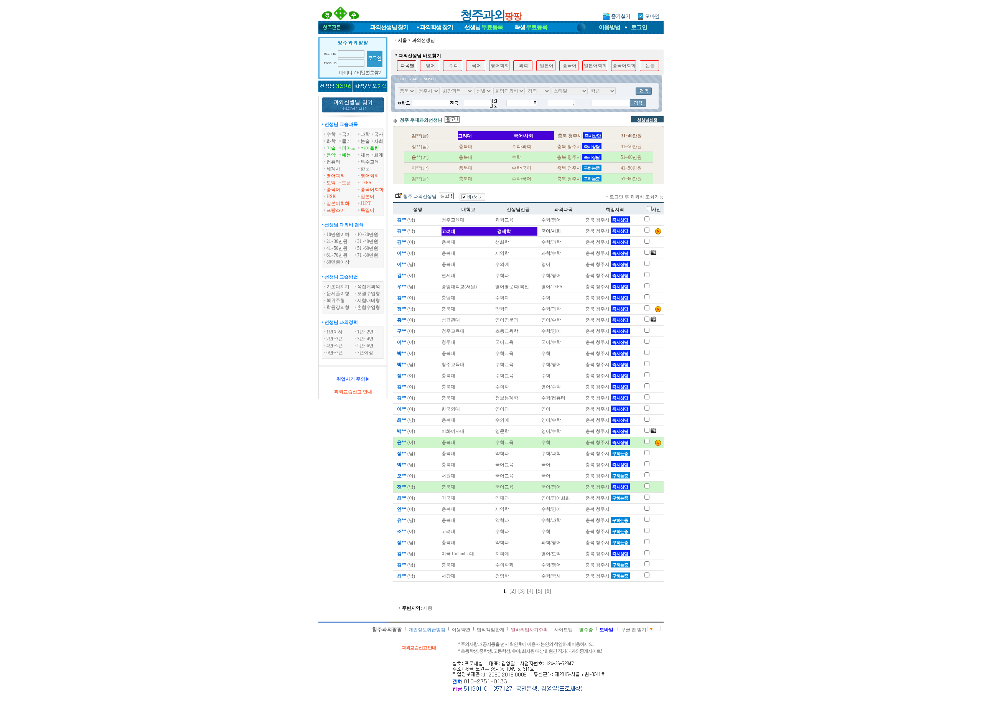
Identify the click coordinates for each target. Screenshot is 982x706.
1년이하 (334, 332)
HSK (331, 196)
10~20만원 (367, 234)
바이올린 (370, 148)
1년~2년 (365, 332)
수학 (331, 134)
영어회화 (370, 175)
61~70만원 (337, 255)
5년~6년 (365, 345)
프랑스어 (335, 210)
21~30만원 (337, 241)
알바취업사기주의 (529, 629)
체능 (365, 155)
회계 (378, 155)
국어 (346, 134)
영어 (430, 65)
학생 (530, 27)
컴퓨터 (333, 162)
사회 (378, 141)
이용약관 (461, 629)
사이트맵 (563, 629)
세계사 (333, 169)
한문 (365, 169)
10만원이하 (337, 234)
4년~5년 (334, 345)
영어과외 (335, 175)
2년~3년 (334, 338)
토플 (346, 182)
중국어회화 (372, 189)
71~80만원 (367, 255)
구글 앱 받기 (633, 629)
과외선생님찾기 (389, 27)
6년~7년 (334, 352)
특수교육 (370, 162)
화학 (331, 141)
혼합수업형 (368, 307)
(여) (406, 242)
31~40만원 (367, 241)
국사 (378, 134)
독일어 (367, 210)
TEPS (366, 182)
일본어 (367, 196)
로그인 (639, 27)
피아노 (349, 148)
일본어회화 (337, 203)
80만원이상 (337, 262)
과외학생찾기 (436, 27)
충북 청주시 (606, 220)
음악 (331, 155)
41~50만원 (337, 248)
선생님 (484, 27)
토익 (331, 182)
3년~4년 (365, 338)
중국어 (333, 189)
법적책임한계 (490, 629)
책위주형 (335, 300)
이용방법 (609, 27)
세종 (427, 608)
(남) (406, 220)
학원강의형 (337, 307)
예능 (346, 155)
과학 (365, 134)
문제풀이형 (337, 293)
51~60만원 (367, 248)
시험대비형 (368, 300)
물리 (346, 141)
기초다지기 (337, 286)
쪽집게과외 (368, 286)
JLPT (366, 203)
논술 (365, 141)
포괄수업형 (368, 293)
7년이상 (365, 352)
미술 (331, 148)
